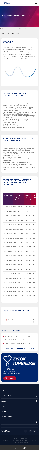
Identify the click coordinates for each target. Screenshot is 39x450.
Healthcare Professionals (13, 28)
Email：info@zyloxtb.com (11, 373)
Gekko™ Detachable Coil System (17, 343)
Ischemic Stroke (18, 31)
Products (23, 28)
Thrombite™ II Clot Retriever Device (17, 340)
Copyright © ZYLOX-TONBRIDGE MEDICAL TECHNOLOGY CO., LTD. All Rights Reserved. (19, 441)
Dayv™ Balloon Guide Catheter (11, 33)
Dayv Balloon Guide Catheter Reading (19, 320)
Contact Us (19, 422)
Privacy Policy (23, 438)
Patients (19, 401)
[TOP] (34, 447)
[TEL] (15, 447)
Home (4, 28)
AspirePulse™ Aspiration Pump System (19, 348)
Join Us (19, 411)
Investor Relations (19, 417)
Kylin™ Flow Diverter (17, 336)
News (19, 406)
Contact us (11, 378)
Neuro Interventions (7, 31)
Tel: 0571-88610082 (9, 371)
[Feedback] (24, 447)
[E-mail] (5, 447)
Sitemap (14, 438)
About (19, 391)
